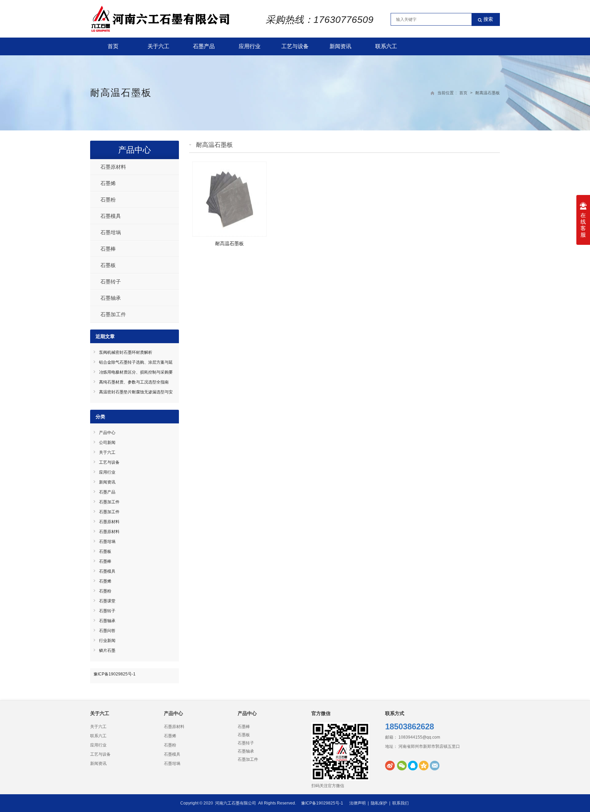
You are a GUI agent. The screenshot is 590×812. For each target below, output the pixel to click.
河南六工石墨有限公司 (235, 803)
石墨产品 (204, 46)
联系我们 (400, 803)
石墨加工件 (113, 314)
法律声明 (357, 803)
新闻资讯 (340, 46)
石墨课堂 (107, 601)
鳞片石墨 (107, 650)
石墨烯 (108, 183)
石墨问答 (107, 630)
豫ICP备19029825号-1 (115, 674)
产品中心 (134, 149)
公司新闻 (107, 442)
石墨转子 (110, 281)
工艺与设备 (295, 46)
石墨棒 (108, 249)
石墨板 (108, 265)
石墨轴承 (110, 298)
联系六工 (386, 46)
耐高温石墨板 (229, 243)
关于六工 (158, 46)
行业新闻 (107, 640)
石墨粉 (108, 199)
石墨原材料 (113, 167)
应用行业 (250, 46)
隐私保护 (379, 803)
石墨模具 (110, 216)
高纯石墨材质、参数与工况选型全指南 (134, 382)
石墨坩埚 (110, 232)
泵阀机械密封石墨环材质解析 (125, 352)
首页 (113, 46)
